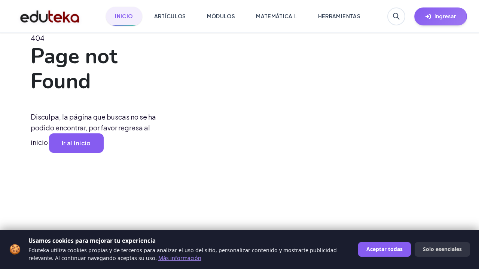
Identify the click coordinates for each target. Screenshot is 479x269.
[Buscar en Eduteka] (396, 16)
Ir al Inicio (76, 143)
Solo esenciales (442, 249)
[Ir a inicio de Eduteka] (50, 16)
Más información (179, 258)
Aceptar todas (384, 249)
